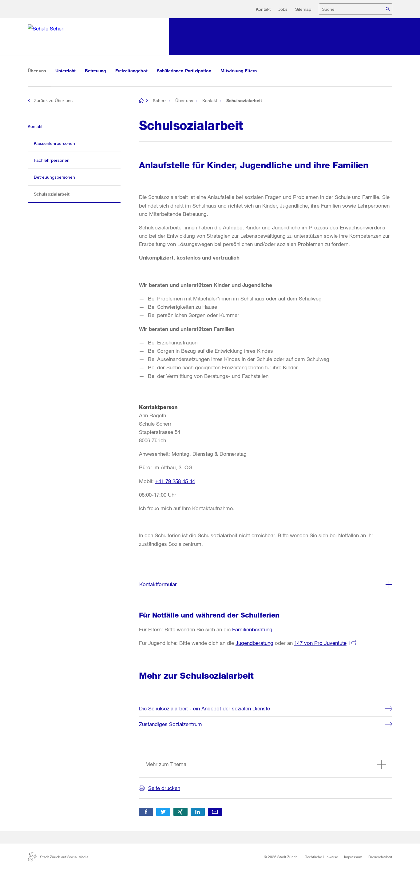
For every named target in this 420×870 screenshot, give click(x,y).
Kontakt (263, 9)
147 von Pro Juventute (320, 643)
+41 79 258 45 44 (175, 481)
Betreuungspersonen (54, 177)
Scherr (159, 100)
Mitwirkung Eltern (238, 70)
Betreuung (95, 70)
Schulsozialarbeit (57, 194)
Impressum (353, 856)
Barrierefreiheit (380, 856)
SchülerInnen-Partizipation (184, 70)
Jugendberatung (254, 643)
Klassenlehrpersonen (54, 143)
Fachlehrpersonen (51, 160)
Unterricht (65, 70)
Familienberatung (252, 629)
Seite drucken (164, 788)
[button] (146, 812)
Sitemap (303, 9)
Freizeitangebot (131, 70)
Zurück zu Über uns (53, 100)
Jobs (282, 9)
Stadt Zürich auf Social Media (64, 856)
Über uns (39, 70)
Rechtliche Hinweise (321, 856)
